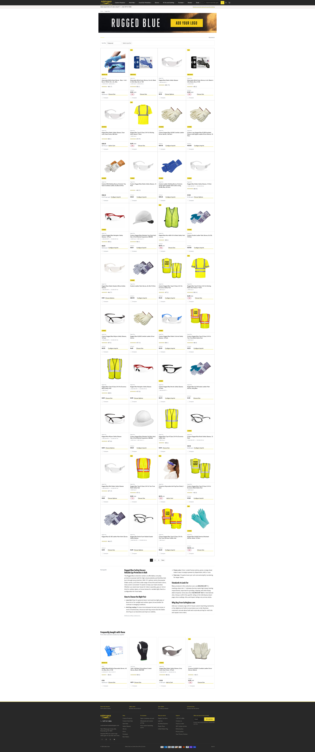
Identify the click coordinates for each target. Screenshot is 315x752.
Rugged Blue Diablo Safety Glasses (168, 80)
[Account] (225, 2)
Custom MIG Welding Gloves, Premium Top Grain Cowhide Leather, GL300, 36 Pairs (114, 184)
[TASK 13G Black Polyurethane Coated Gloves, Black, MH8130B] (143, 651)
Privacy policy (180, 731)
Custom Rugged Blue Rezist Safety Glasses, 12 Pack (200, 437)
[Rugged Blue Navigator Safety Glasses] (143, 369)
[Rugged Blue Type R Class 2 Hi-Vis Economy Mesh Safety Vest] (115, 369)
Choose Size (111, 94)
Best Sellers (126, 737)
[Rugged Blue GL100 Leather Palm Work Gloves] (115, 518)
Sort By (104, 43)
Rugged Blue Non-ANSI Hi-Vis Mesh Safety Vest (172, 235)
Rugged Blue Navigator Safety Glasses (140, 387)
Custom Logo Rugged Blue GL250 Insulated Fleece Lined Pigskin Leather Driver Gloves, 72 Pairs (200, 134)
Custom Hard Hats (128, 721)
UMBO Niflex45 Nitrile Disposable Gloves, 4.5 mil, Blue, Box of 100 (114, 669)
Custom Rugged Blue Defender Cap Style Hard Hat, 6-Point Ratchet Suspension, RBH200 (143, 236)
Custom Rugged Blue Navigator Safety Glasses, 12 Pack (112, 236)
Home (101, 11)
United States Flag (163, 729)
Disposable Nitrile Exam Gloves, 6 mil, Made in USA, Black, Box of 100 (200, 81)
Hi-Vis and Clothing (168, 2)
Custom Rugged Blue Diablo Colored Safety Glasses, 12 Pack (171, 337)
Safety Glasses (127, 726)
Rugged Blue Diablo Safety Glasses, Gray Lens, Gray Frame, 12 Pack (170, 669)
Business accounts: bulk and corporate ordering (204, 7)
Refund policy (179, 729)
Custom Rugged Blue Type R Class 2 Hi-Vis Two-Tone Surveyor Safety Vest (170, 537)
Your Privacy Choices (181, 734)
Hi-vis (124, 731)
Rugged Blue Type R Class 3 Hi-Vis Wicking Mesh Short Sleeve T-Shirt (199, 286)
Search (213, 746)
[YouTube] (114, 739)
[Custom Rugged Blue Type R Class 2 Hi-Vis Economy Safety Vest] (172, 268)
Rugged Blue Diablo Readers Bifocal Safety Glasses (113, 286)
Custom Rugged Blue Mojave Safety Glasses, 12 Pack (114, 337)
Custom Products (120, 2)
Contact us (179, 721)
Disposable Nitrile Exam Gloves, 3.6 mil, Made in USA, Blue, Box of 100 (143, 81)
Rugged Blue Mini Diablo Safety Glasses (113, 486)
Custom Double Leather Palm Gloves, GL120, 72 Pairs (199, 236)
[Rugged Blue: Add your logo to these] (157, 23)
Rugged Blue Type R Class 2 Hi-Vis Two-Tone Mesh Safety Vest (142, 487)
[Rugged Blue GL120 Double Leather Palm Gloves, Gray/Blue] (200, 369)
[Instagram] (106, 739)
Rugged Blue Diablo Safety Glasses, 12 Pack (199, 184)
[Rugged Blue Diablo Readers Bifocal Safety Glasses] (115, 268)
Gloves (157, 2)
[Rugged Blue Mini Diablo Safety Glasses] (115, 468)
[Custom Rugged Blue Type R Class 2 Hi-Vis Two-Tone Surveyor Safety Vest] (172, 518)
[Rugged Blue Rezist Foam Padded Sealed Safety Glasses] (143, 518)
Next (163, 560)
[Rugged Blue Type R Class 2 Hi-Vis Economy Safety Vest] (172, 418)
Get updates (209, 719)
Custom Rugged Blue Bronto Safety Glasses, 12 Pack (171, 387)
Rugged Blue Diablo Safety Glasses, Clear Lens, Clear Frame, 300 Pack (113, 133)
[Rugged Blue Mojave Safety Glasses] (115, 418)
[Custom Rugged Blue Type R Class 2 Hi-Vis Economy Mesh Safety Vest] (200, 468)
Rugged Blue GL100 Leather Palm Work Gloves (114, 536)
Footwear (181, 2)
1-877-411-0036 (107, 721)
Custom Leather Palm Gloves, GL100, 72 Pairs (143, 286)
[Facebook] (102, 739)
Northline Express (163, 723)
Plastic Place (161, 726)
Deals (197, 2)
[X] (110, 739)
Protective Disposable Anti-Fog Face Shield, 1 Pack (171, 487)
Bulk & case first (127, 43)
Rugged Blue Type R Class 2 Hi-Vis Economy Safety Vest (171, 437)
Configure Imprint (170, 145)
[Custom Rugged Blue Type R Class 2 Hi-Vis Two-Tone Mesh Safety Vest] (200, 318)
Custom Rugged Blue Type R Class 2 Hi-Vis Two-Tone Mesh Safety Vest (199, 337)
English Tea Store (163, 718)
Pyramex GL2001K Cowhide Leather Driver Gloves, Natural (200, 669)
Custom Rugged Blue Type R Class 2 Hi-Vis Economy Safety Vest (170, 286)
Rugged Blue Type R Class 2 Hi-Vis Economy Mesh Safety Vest (114, 387)
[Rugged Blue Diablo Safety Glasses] (172, 62)
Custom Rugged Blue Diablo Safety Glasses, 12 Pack (143, 184)
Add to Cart (111, 145)
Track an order (180, 723)
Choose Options (169, 94)
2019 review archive (181, 726)
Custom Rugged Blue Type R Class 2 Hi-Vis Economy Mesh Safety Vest (199, 487)
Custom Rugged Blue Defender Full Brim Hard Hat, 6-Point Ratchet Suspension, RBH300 (142, 437)
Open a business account (147, 718)
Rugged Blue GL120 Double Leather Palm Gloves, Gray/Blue (198, 387)
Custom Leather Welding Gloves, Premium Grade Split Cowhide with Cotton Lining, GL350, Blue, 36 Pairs (170, 185)
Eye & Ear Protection (145, 2)
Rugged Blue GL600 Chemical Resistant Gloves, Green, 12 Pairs (198, 537)
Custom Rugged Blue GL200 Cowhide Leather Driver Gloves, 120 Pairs (171, 133)
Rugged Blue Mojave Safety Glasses (111, 436)
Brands (190, 2)
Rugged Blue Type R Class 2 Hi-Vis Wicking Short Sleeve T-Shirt (142, 133)
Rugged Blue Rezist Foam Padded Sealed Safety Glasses (141, 537)
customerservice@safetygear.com (109, 725)
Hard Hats (132, 2)
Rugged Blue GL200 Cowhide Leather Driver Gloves (142, 337)
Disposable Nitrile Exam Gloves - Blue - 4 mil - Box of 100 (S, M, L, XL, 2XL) (114, 81)
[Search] (222, 2)
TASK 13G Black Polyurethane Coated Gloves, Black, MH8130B (141, 669)
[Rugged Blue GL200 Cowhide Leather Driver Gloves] (143, 318)
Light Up (160, 721)
